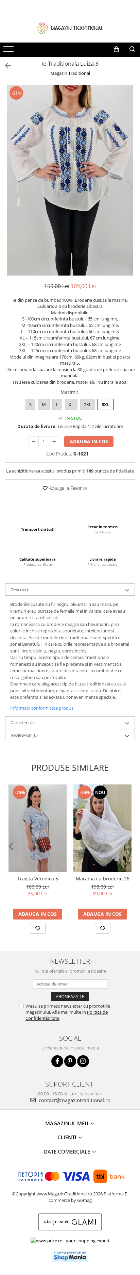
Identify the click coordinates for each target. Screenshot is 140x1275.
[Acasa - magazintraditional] (70, 27)
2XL (87, 404)
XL (71, 404)
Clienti (67, 1137)
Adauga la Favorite (67, 488)
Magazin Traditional (70, 73)
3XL (105, 404)
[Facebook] (57, 1061)
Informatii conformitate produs (41, 708)
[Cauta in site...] (132, 49)
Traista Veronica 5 (37, 878)
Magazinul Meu (67, 1123)
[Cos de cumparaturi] (116, 49)
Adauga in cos (89, 441)
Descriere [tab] (20, 589)
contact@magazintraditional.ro (73, 1100)
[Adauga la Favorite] (38, 928)
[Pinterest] (70, 1061)
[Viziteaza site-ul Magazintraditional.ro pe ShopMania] (70, 1256)
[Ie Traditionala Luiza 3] (70, 180)
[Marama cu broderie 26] (102, 828)
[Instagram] (83, 1061)
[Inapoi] (5, 65)
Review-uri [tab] (24, 735)
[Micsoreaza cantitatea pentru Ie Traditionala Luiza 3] (34, 441)
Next (129, 187)
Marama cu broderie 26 (102, 878)
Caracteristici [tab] (23, 722)
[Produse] (9, 51)
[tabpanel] (70, 180)
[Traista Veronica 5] (37, 828)
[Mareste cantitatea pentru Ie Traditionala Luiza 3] (54, 441)
